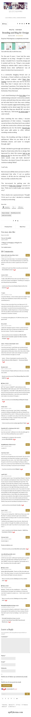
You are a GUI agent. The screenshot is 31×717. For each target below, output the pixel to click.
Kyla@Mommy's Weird (6, 444)
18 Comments (19, 35)
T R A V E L (4, 704)
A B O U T (4, 706)
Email (3, 662)
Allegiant (17, 469)
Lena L (2, 510)
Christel (3, 537)
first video (22, 95)
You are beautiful (6, 238)
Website (4, 668)
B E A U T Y (11, 704)
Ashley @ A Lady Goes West (8, 255)
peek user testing (6, 215)
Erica (2, 323)
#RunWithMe (9, 439)
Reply (27, 255)
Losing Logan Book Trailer (19, 423)
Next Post (22, 226)
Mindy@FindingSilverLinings (8, 605)
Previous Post (8, 226)
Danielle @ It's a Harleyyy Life (8, 428)
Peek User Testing (15, 185)
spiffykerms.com (15, 712)
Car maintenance (6, 247)
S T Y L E (18, 704)
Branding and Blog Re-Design (21, 399)
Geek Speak (18, 29)
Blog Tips (11, 29)
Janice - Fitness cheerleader (8, 343)
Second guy (26, 128)
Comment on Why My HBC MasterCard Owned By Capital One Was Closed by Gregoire (14, 336)
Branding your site (15, 212)
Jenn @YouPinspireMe (6, 554)
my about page (23, 111)
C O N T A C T (11, 706)
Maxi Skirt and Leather (20, 548)
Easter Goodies (17, 505)
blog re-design (5, 212)
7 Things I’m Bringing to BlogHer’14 (11, 242)
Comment (4, 636)
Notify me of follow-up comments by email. (14, 676)
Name (3, 655)
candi (2, 474)
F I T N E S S (25, 704)
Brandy (3, 367)
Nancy (3, 383)
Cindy (2, 406)
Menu (5, 23)
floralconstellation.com (7, 545)
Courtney (3, 452)
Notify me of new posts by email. (11, 682)
